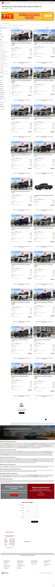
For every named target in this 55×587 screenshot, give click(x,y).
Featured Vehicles (6, 566)
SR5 (4, 25)
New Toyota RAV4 (32, 554)
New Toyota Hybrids (28, 553)
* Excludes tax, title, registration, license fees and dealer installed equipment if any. (21, 62)
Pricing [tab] (17, 47)
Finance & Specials (35, 2)
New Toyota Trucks (34, 553)
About (44, 2)
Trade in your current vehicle (6, 475)
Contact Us (45, 562)
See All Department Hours (9, 547)
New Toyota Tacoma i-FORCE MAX (41, 554)
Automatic (21, 25)
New (28, 2)
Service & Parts (40, 2)
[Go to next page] (54, 419)
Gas (11, 25)
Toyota (12, 27)
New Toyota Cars (13, 553)
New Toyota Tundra (32, 555)
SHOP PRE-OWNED (41, 494)
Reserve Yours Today (14, 495)
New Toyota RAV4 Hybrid (26, 554)
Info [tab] (26, 47)
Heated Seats (15, 25)
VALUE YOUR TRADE (24, 2)
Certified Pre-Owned (7, 565)
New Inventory (6, 562)
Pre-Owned (30, 2)
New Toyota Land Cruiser (18, 554)
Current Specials (6, 568)
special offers (30, 474)
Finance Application (34, 562)
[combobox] (5, 100)
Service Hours (19, 568)
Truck (8, 25)
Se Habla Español (47, 2)
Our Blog (45, 565)
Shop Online (19, 2)
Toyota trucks (20, 451)
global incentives (35, 474)
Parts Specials (19, 566)
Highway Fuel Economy (2, 98)
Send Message (34, 521)
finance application (36, 475)
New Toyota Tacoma (50, 554)
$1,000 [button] (31, 54)
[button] (21, 45)
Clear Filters (17, 27)
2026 (1, 25)
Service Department (20, 562)
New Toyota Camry (40, 553)
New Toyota (3, 553)
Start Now (21, 412)
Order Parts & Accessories (21, 565)
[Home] (3, 3)
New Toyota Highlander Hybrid (8, 554)
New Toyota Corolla (47, 553)
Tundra (8, 27)
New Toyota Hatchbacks (20, 553)
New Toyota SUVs (8, 553)
